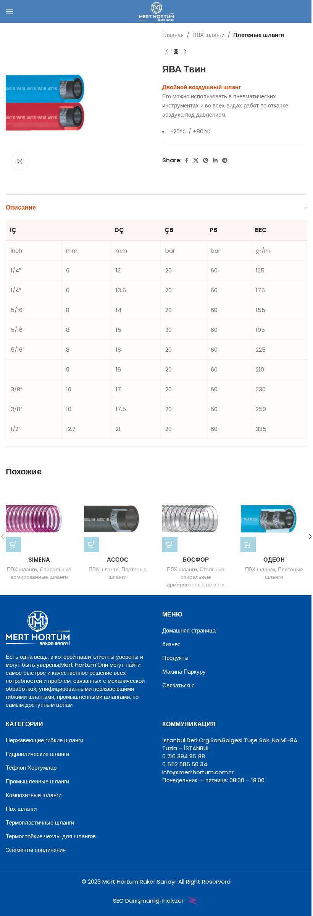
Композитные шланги (33, 795)
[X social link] (196, 160)
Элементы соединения (36, 850)
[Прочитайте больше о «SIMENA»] (13, 544)
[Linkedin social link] (215, 160)
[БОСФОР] (195, 518)
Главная (173, 35)
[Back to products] (176, 51)
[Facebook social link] (186, 160)
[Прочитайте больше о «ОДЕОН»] (248, 544)
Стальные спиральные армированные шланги (195, 576)
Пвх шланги (21, 809)
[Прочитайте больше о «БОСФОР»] (169, 544)
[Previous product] (166, 51)
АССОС (117, 560)
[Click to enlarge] (20, 161)
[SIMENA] (39, 518)
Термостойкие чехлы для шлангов (51, 836)
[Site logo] (156, 11)
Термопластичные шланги (40, 822)
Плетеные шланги (258, 35)
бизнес (171, 644)
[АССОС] (117, 518)
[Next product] (185, 51)
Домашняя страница (189, 630)
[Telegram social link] (225, 160)
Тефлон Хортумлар (31, 768)
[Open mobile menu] (9, 11)
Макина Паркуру (184, 672)
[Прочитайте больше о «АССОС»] (91, 544)
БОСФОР (195, 560)
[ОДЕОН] (273, 518)
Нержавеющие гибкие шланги (44, 740)
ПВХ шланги (208, 35)
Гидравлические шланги (37, 754)
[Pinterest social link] (206, 160)
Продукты (175, 658)
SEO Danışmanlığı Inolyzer (149, 901)
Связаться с (178, 685)
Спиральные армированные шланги (40, 573)
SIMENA (39, 560)
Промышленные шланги (37, 781)
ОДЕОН (274, 560)
